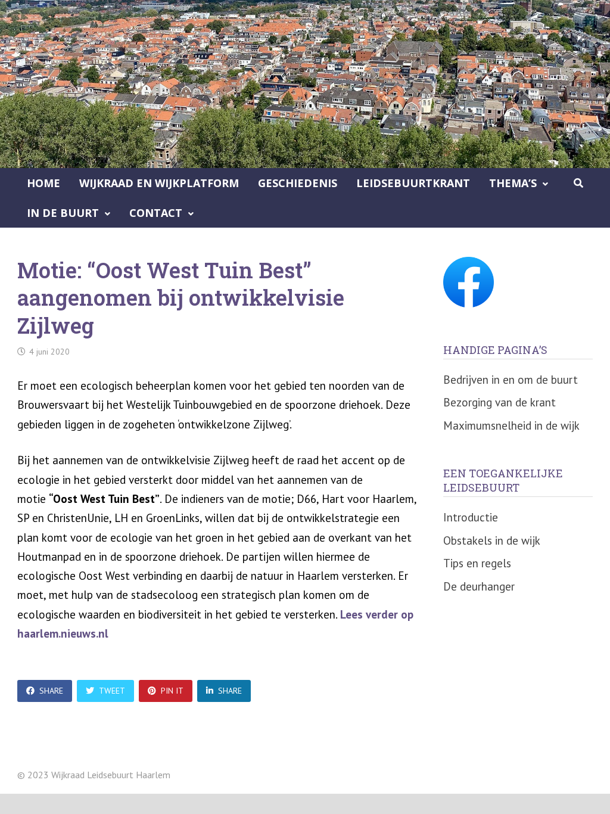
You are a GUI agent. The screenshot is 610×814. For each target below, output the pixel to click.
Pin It (172, 690)
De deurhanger (479, 586)
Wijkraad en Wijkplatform (159, 183)
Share (51, 690)
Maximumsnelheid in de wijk (511, 425)
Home (43, 183)
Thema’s (513, 183)
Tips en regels (477, 563)
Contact (155, 213)
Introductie (470, 517)
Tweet (112, 690)
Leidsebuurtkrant (413, 183)
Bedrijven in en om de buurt (510, 379)
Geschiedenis (297, 183)
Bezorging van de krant (499, 402)
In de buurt (63, 213)
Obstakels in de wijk (491, 540)
